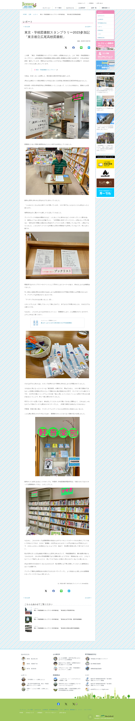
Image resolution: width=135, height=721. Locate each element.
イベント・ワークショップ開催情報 (105, 65)
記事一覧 (93, 8)
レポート (35, 14)
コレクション (46, 8)
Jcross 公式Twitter (66, 704)
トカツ (87, 675)
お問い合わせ (100, 3)
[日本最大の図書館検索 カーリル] (105, 192)
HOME (25, 14)
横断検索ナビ (106, 8)
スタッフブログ (88, 709)
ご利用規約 (90, 3)
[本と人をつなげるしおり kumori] (105, 182)
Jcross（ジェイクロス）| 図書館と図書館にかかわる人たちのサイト (29, 5)
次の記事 (87, 26)
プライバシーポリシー (50, 712)
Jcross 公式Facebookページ (58, 704)
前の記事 (27, 26)
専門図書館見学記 (90, 654)
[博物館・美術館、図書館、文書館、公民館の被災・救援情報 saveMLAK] (105, 173)
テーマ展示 (58, 8)
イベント (80, 709)
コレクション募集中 (105, 45)
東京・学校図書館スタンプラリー (46, 70)
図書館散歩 (56, 675)
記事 (30, 14)
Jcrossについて (81, 3)
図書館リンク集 (105, 55)
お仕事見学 (82, 8)
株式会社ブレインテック (107, 716)
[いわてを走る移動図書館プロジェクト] (105, 163)
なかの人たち (70, 8)
